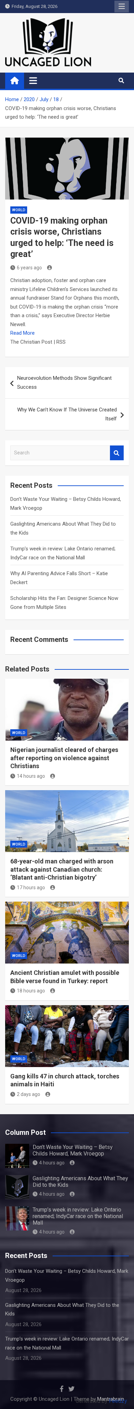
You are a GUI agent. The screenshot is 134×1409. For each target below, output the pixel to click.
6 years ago (29, 267)
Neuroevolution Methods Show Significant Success (64, 382)
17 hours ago (31, 887)
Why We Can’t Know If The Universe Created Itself (67, 414)
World (18, 210)
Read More (22, 333)
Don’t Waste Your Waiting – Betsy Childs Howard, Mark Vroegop (73, 1150)
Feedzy (118, 1401)
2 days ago (28, 1094)
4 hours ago (52, 1162)
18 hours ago (31, 990)
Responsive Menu (121, 6)
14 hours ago (31, 776)
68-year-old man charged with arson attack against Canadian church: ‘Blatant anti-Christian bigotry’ (61, 869)
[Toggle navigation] (33, 80)
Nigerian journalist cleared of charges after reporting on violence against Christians (64, 758)
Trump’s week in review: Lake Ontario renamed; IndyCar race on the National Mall (78, 1216)
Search (117, 452)
